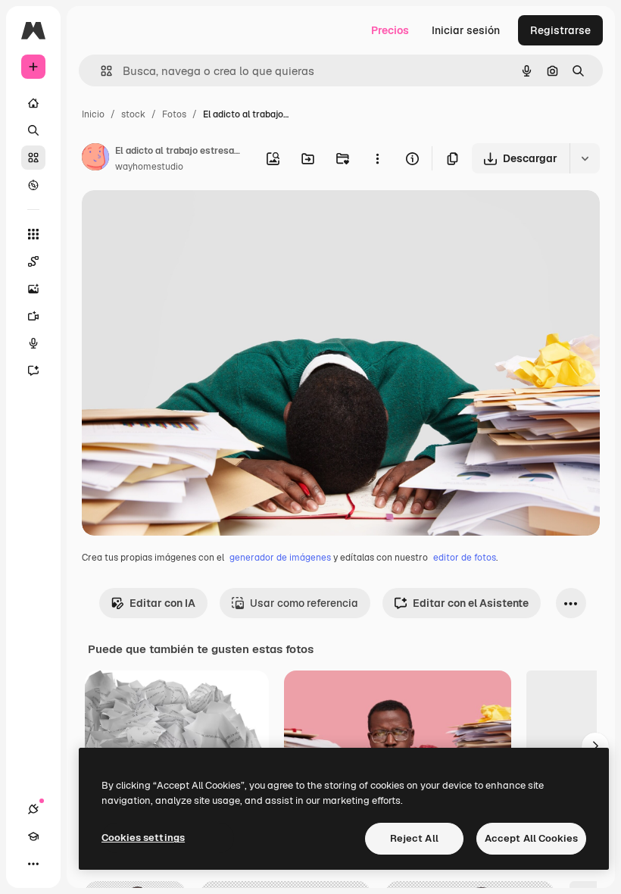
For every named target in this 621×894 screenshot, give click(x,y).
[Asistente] (33, 370)
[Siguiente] (595, 746)
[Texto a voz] (33, 343)
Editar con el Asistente (471, 603)
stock (133, 114)
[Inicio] (33, 103)
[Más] (33, 864)
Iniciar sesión (466, 30)
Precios (390, 30)
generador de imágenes (280, 558)
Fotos (174, 114)
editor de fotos (464, 558)
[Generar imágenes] (33, 289)
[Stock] (33, 157)
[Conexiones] (33, 809)
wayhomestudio (149, 167)
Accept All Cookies (531, 838)
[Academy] (33, 836)
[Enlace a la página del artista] (95, 159)
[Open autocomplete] (100, 71)
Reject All (414, 838)
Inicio (93, 114)
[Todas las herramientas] (33, 234)
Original (179, 219)
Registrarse (560, 30)
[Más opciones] (377, 158)
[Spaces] (33, 261)
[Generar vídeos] (33, 316)
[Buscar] (33, 130)
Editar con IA (162, 603)
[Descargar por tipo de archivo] (585, 158)
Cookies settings (143, 837)
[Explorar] (33, 185)
